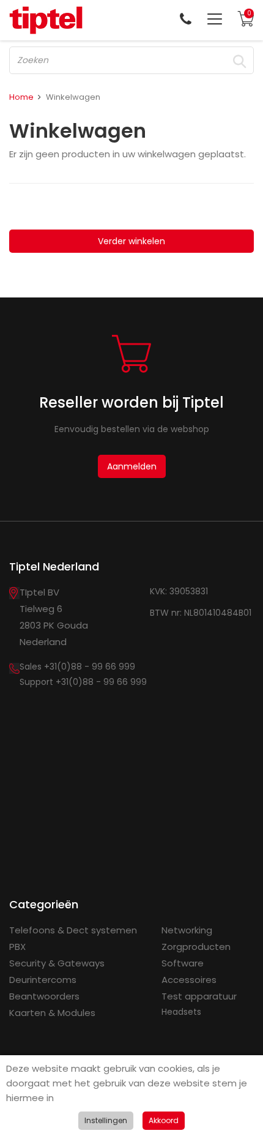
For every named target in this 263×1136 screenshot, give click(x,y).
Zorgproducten (196, 946)
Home (21, 97)
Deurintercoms (42, 979)
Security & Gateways (57, 963)
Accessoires (189, 979)
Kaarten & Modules (52, 1012)
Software (182, 963)
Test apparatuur (199, 996)
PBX (17, 946)
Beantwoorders (44, 996)
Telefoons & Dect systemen (73, 930)
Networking (186, 930)
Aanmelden (132, 466)
